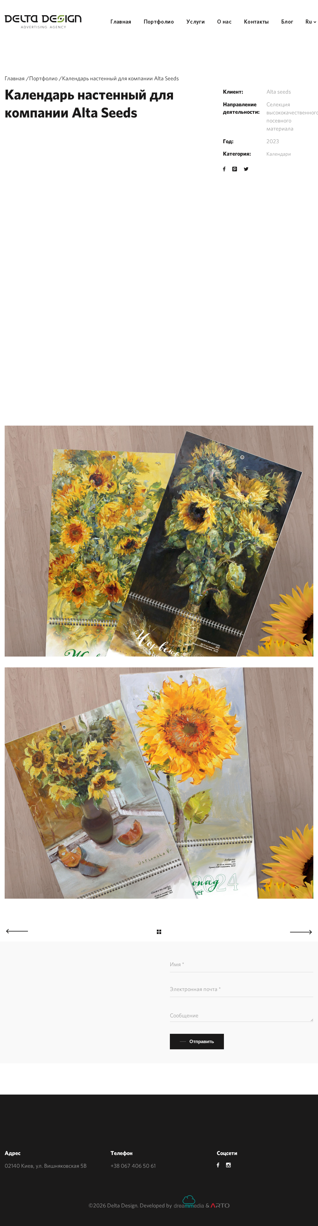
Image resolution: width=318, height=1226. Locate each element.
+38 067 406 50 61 (133, 1165)
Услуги (195, 21)
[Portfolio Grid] (159, 932)
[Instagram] (228, 1165)
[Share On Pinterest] (234, 169)
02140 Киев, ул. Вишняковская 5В (46, 1165)
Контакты (256, 21)
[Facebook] (218, 1165)
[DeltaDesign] (43, 22)
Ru (309, 21)
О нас (224, 21)
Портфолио (159, 21)
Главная (121, 21)
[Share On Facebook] (224, 169)
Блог (287, 21)
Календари (278, 154)
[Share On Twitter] (246, 169)
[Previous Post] (14, 929)
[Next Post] (304, 930)
